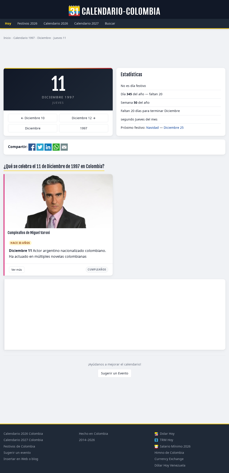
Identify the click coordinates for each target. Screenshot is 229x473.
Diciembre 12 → (83, 118)
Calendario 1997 (24, 38)
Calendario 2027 (86, 23)
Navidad (152, 127)
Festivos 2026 (27, 23)
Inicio (7, 38)
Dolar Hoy (166, 433)
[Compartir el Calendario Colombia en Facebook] (32, 146)
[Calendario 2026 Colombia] (114, 11)
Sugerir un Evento (114, 373)
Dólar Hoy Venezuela (170, 465)
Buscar (110, 23)
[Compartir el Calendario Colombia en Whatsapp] (56, 146)
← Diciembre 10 (33, 118)
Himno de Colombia (169, 452)
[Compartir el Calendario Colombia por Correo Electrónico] (64, 146)
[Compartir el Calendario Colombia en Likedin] (48, 146)
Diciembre (44, 38)
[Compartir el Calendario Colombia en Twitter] (40, 146)
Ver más (16, 270)
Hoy (8, 23)
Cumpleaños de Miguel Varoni (29, 232)
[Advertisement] (114, 56)
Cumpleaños (97, 269)
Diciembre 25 (174, 127)
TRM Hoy (166, 440)
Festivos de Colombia (19, 446)
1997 (83, 128)
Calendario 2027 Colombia (23, 440)
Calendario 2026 (56, 23)
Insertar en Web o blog (21, 459)
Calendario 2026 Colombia (23, 433)
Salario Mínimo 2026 (175, 446)
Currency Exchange (169, 459)
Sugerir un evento (17, 452)
